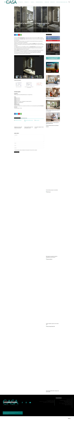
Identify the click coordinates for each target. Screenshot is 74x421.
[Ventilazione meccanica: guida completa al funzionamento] (18, 123)
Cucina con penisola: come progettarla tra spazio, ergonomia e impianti (52, 86)
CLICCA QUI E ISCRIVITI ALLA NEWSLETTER (53, 58)
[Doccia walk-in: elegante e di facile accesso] (39, 123)
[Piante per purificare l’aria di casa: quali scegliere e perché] (29, 123)
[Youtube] (30, 402)
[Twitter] (17, 35)
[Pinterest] (19, 35)
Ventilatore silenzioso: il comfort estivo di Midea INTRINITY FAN (52, 123)
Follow (58, 38)
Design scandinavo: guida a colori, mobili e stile (52, 324)
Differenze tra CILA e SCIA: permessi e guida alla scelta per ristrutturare (53, 98)
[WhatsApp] (21, 35)
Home (15, 5)
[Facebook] (15, 35)
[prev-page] (14, 129)
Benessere (20, 5)
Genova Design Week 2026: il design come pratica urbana (52, 391)
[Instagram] (26, 402)
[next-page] (16, 129)
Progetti (17, 5)
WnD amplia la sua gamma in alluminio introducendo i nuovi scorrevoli (51, 257)
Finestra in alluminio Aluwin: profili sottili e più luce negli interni (53, 110)
